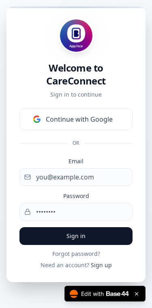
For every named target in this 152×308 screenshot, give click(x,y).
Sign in (76, 236)
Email (76, 161)
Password (76, 196)
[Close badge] (136, 293)
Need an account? (76, 265)
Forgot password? (76, 253)
